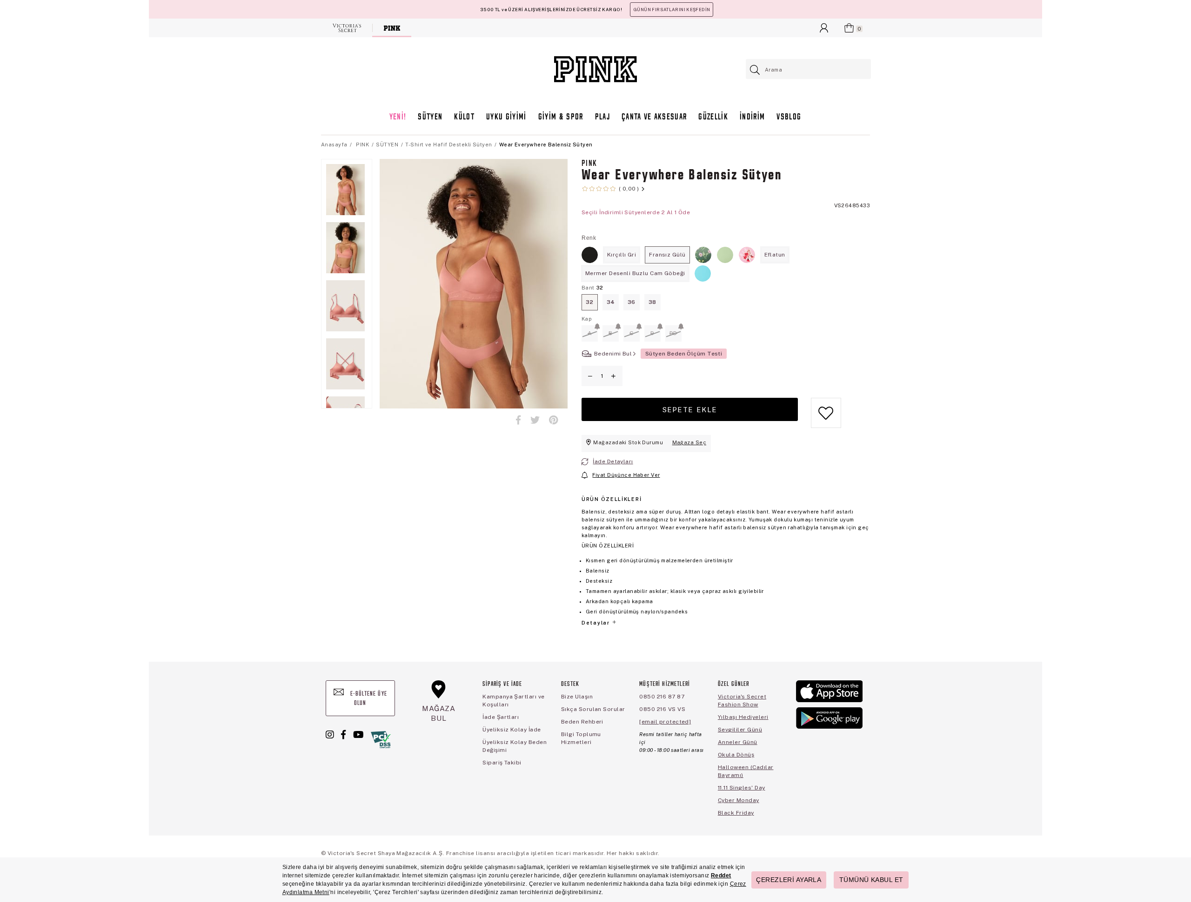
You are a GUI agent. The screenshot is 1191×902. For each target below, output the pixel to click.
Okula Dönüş (736, 754)
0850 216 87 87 (661, 696)
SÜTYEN (430, 117)
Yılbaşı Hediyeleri (743, 717)
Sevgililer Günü (740, 729)
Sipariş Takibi (502, 762)
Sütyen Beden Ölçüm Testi (684, 353)
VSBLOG (788, 117)
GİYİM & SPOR (560, 117)
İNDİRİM (752, 117)
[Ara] (755, 70)
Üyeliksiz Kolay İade (511, 729)
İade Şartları (500, 717)
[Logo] (595, 69)
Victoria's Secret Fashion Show (742, 700)
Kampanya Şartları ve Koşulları (513, 700)
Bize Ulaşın (577, 696)
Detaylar (596, 622)
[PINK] (392, 28)
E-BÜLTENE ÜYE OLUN (367, 699)
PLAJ (602, 117)
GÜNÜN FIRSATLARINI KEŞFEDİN (671, 9)
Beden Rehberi (582, 721)
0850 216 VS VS (662, 709)
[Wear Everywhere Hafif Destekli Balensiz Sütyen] (703, 273)
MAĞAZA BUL (438, 713)
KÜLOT (464, 117)
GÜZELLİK (713, 117)
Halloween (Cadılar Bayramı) (746, 771)
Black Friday (736, 813)
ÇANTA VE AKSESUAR (654, 117)
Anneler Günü (737, 742)
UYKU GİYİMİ (506, 117)
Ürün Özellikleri (612, 499)
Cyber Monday (738, 800)
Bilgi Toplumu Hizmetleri (581, 738)
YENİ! (398, 117)
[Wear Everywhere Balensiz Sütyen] (590, 255)
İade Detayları (613, 461)
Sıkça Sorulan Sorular (593, 709)
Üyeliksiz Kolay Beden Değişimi (514, 746)
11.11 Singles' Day (741, 787)
